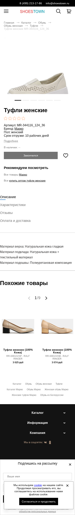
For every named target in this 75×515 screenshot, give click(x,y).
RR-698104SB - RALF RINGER (57, 357)
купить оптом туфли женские (27, 180)
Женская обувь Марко (56, 389)
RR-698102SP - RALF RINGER (18, 357)
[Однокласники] (50, 443)
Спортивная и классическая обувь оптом (32, 11)
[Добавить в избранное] (65, 155)
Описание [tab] (8, 197)
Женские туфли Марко (24, 395)
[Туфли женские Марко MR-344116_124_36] (37, 71)
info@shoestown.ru (57, 3)
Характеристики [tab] (13, 205)
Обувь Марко (34, 389)
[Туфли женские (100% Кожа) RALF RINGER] (18, 328)
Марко (18, 128)
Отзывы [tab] (6, 213)
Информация (37, 422)
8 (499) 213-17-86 (31, 3)
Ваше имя (13, 476)
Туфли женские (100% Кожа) (18, 351)
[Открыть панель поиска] (58, 11)
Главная (9, 22)
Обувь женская (13, 25)
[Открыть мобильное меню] (6, 11)
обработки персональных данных (37, 511)
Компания (37, 432)
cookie (38, 485)
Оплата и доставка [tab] (15, 221)
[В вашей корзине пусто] (69, 11)
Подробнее (11, 141)
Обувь (42, 22)
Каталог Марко (15, 389)
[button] (29, 298)
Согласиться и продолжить (39, 501)
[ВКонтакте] (45, 442)
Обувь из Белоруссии (51, 395)
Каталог (26, 22)
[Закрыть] (67, 485)
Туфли (34, 25)
